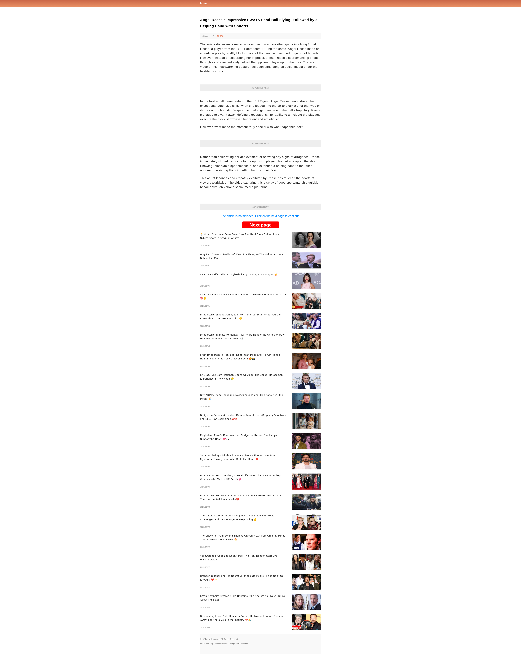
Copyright (231, 643)
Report (219, 35)
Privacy (223, 643)
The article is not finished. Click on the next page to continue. (260, 216)
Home (203, 3)
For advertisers (242, 643)
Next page (261, 224)
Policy (210, 643)
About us (204, 643)
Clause (217, 643)
